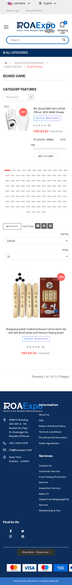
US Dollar (20, 3)
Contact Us (45, 465)
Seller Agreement (49, 443)
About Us (44, 414)
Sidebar (13, 226)
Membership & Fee (49, 510)
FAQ (41, 420)
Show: (65, 250)
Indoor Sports (13, 66)
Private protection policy (53, 437)
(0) (49, 125)
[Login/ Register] (49, 25)
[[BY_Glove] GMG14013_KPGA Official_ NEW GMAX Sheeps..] (17, 118)
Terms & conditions (50, 431)
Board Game (35, 66)
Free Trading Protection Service (52, 480)
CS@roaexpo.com (20, 450)
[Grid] (38, 226)
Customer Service (49, 471)
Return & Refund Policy (52, 426)
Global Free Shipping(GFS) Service (54, 502)
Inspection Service (49, 488)
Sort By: (65, 234)
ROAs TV (44, 494)
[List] (44, 226)
